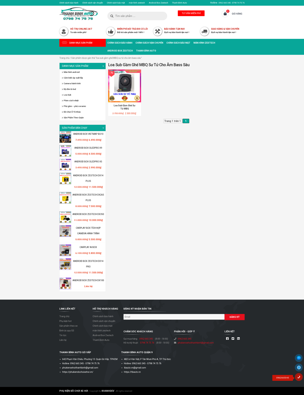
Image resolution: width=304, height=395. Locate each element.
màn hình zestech (137, 3)
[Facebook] (227, 339)
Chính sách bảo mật (116, 3)
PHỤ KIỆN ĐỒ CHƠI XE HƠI (73, 390)
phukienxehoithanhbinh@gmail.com (196, 342)
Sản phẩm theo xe (68, 326)
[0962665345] (300, 378)
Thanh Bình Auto (179, 3)
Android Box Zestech (158, 3)
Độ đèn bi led (70, 89)
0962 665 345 (146, 339)
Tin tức (62, 335)
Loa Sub (67, 95)
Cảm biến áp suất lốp (73, 78)
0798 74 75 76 (147, 342)
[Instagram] (238, 339)
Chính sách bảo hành (68, 3)
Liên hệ (62, 340)
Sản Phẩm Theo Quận (74, 117)
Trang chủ (64, 58)
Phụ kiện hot (65, 321)
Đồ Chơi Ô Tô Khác (72, 112)
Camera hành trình (72, 83)
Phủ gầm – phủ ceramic (75, 106)
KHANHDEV (108, 390)
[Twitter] (233, 339)
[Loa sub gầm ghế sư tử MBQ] (124, 85)
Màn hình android (72, 72)
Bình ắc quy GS (66, 330)
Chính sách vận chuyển (92, 3)
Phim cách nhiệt (71, 100)
